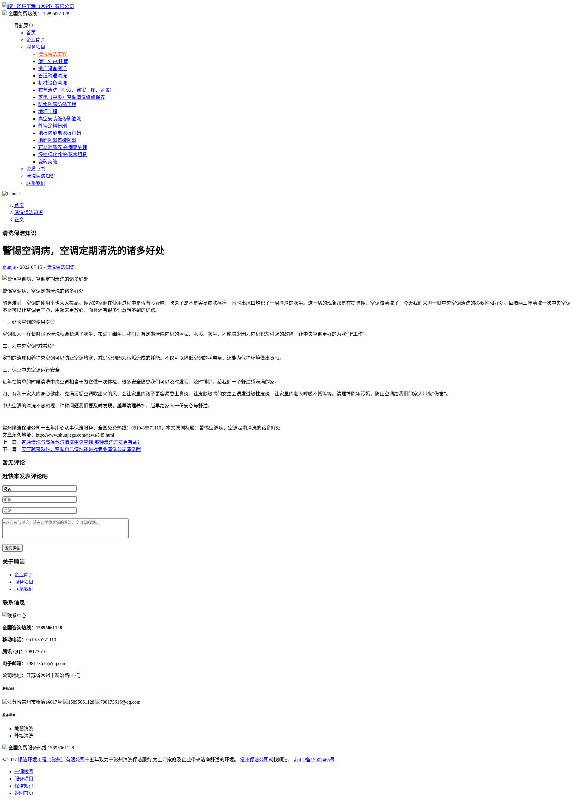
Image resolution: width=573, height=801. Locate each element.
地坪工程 (47, 111)
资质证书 (35, 168)
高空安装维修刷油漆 (59, 118)
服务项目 (35, 47)
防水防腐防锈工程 (57, 104)
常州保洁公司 (254, 759)
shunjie (9, 267)
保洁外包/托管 (53, 61)
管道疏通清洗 (52, 75)
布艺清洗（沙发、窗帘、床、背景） (76, 90)
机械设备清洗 (52, 82)
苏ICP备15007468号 (314, 759)
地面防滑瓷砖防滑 (57, 140)
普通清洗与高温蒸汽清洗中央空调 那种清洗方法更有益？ (81, 442)
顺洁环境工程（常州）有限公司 (51, 759)
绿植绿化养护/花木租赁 (62, 154)
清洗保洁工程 (52, 54)
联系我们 (35, 183)
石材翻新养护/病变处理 (62, 147)
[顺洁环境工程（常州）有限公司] (38, 6)
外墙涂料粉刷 (52, 125)
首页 (31, 32)
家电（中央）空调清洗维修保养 (71, 97)
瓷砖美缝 (47, 161)
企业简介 (35, 39)
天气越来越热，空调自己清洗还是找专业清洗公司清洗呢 (81, 449)
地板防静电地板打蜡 (59, 133)
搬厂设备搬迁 (52, 68)
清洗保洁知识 (40, 176)
